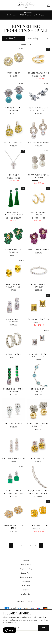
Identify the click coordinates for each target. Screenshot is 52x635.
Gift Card (26, 585)
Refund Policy (26, 573)
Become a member (26, 602)
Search (26, 560)
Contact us (26, 581)
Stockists (26, 589)
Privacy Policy (26, 564)
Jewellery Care (26, 594)
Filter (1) (12, 38)
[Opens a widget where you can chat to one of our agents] (9, 630)
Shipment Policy (26, 569)
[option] (26, 14)
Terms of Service (26, 577)
